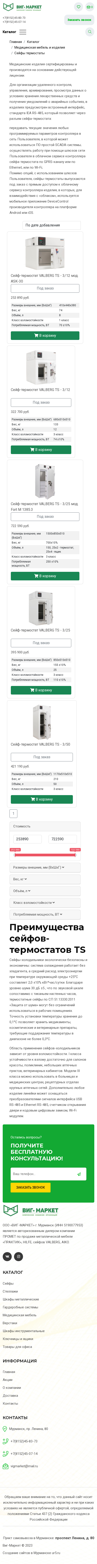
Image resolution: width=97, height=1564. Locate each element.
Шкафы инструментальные (24, 1331)
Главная (9, 1372)
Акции (7, 1380)
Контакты (10, 1403)
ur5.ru (56, 1553)
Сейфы (8, 1283)
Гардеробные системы (20, 1307)
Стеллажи (10, 1291)
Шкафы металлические (21, 1299)
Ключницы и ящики (18, 1339)
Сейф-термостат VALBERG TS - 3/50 (40, 744)
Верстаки (10, 1323)
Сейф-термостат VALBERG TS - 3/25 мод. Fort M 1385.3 (45, 507)
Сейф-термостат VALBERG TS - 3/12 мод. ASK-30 (45, 278)
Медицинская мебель (20, 1315)
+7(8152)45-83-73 (14, 17)
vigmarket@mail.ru (24, 1466)
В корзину (47, 335)
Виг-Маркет (12, 1545)
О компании (12, 1388)
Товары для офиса (17, 1347)
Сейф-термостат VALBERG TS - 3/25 (40, 630)
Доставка (10, 1396)
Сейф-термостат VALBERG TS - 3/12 (40, 390)
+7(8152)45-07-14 (14, 22)
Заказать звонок (79, 19)
